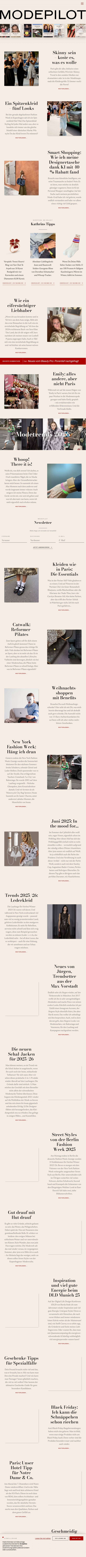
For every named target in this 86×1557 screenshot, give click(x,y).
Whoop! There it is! (21, 462)
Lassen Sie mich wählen (43, 1538)
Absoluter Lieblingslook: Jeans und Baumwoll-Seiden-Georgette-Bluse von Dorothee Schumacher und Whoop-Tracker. (42, 268)
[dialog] (43, 1543)
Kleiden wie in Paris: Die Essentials (64, 569)
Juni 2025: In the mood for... (64, 823)
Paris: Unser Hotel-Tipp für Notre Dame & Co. (21, 1470)
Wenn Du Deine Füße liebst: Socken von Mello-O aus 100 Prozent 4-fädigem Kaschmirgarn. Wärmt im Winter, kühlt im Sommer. (71, 268)
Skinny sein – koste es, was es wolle (64, 57)
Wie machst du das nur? (72, 361)
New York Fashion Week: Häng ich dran (21, 746)
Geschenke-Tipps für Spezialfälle (21, 1360)
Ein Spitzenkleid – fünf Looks (21, 106)
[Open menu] (82, 3)
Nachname (35, 536)
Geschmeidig (64, 1531)
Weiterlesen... (64, 88)
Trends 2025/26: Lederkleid (21, 898)
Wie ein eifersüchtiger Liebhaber (21, 305)
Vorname (6, 536)
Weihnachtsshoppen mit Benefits (64, 692)
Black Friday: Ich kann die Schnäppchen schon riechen (64, 1414)
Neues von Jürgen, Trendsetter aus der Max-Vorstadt (64, 976)
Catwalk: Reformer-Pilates (21, 629)
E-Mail (62, 536)
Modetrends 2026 (43, 434)
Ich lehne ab (60, 1538)
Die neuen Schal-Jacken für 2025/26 (21, 1054)
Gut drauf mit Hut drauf (21, 1215)
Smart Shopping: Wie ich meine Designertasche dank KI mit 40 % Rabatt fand (64, 162)
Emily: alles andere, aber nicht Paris (64, 378)
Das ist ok (76, 1538)
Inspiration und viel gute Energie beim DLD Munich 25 (64, 1288)
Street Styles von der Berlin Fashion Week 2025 (64, 1142)
